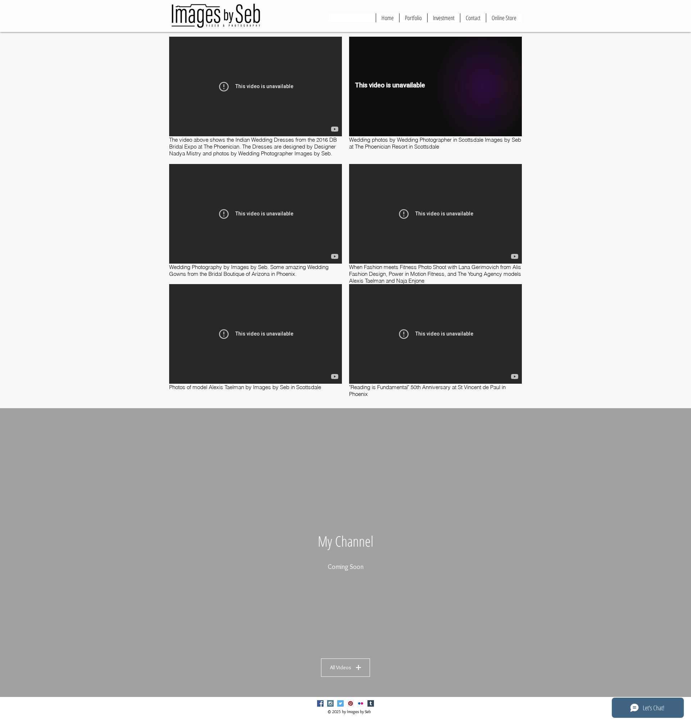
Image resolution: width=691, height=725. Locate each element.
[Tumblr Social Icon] (370, 703)
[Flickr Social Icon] (360, 703)
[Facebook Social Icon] (320, 703)
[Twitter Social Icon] (340, 703)
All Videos (340, 667)
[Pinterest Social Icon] (350, 703)
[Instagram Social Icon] (330, 703)
